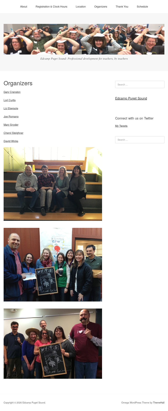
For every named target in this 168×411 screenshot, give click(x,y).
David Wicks (11, 141)
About (23, 6)
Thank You (122, 6)
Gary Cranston (12, 92)
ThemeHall (158, 402)
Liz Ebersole (11, 108)
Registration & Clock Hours (51, 6)
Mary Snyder (11, 125)
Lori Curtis (10, 100)
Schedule (142, 6)
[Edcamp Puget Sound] (84, 51)
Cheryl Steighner (13, 133)
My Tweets (121, 126)
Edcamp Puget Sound (131, 98)
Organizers (100, 6)
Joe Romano (11, 116)
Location (81, 6)
